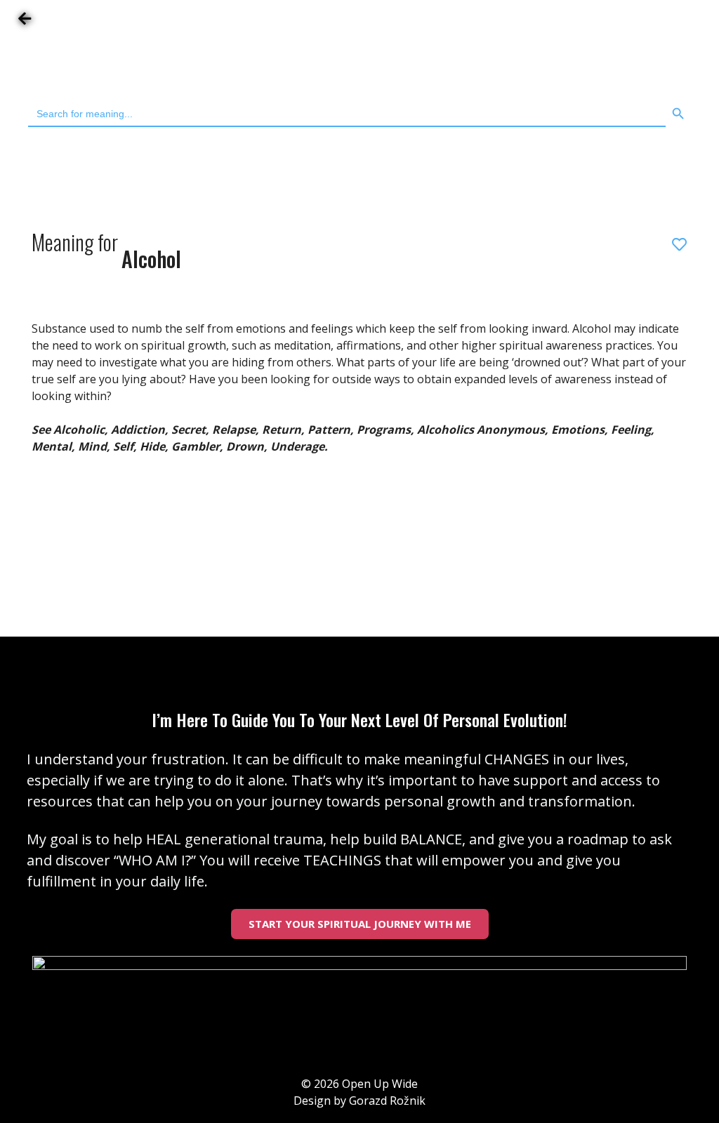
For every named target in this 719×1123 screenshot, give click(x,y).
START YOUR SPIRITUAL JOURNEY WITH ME (360, 924)
